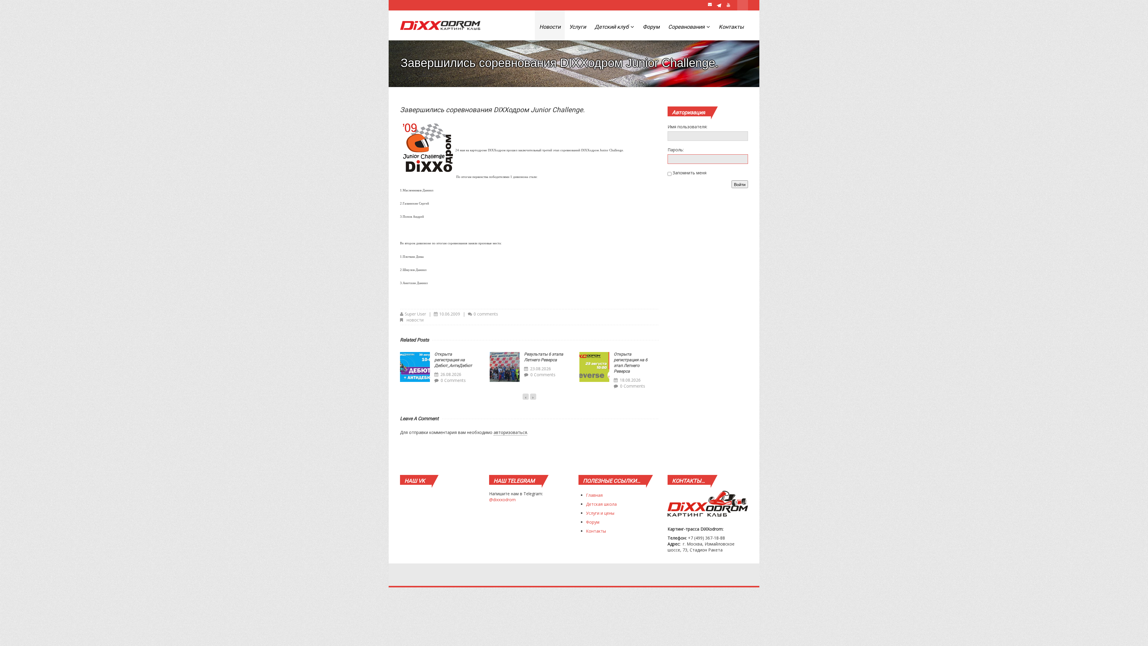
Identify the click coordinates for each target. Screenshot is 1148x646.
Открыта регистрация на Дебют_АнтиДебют (453, 360)
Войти (740, 184)
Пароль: (676, 150)
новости (415, 320)
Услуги (577, 27)
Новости (550, 27)
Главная (594, 495)
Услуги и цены (600, 513)
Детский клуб (612, 27)
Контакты (731, 27)
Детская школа (601, 504)
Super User (415, 314)
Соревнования (687, 27)
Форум (651, 27)
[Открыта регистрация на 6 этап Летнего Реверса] (594, 367)
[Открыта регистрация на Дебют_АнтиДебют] (415, 367)
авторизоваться (510, 432)
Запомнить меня (689, 173)
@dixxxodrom (502, 499)
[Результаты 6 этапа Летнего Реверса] (505, 367)
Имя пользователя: (687, 126)
